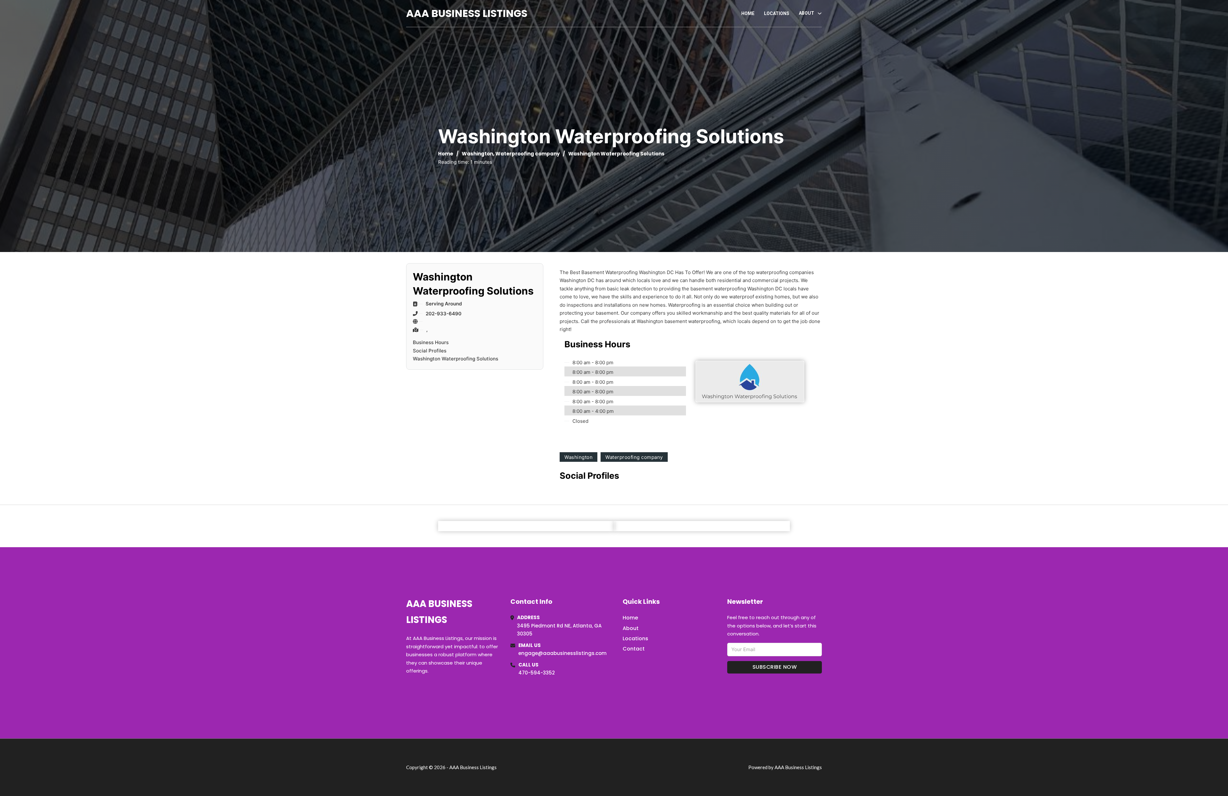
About (631, 628)
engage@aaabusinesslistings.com (562, 653)
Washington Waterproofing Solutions (455, 359)
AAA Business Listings (466, 13)
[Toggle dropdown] (819, 13)
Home (747, 13)
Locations (776, 13)
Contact (634, 648)
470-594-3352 (536, 672)
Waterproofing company (527, 153)
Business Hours (431, 342)
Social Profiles (429, 351)
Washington (477, 153)
